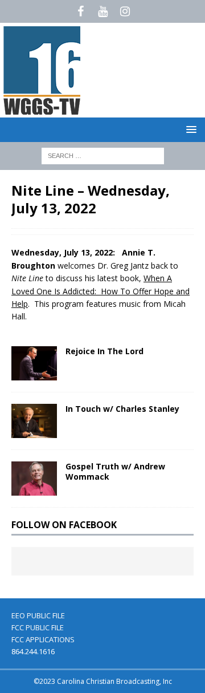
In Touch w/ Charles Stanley (122, 408)
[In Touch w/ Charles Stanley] (34, 421)
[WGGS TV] (42, 111)
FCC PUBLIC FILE (37, 627)
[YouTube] (103, 11)
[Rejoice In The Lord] (34, 363)
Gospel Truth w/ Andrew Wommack (115, 471)
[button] (189, 129)
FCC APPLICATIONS (43, 639)
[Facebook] (81, 11)
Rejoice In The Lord (104, 351)
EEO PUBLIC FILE (38, 615)
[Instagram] (125, 11)
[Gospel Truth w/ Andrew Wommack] (34, 478)
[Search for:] (103, 154)
